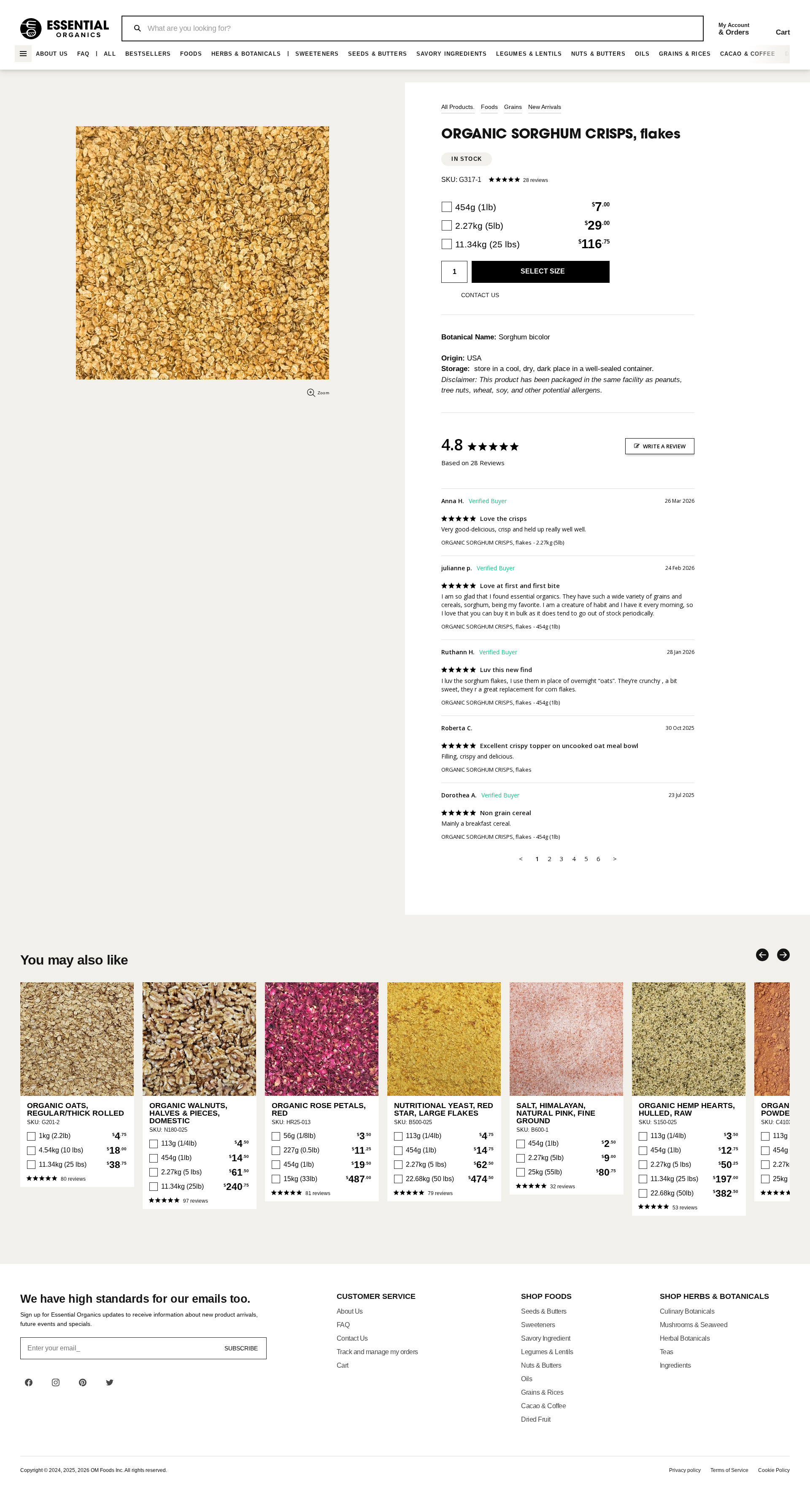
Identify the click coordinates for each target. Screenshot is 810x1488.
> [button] (615, 858)
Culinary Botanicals (687, 1311)
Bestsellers (148, 54)
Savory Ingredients (451, 54)
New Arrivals (544, 106)
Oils (642, 54)
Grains (513, 106)
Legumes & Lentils (529, 54)
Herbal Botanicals (685, 1338)
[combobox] (412, 28)
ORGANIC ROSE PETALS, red (319, 1109)
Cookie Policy (774, 1470)
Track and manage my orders (377, 1351)
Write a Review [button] (664, 446)
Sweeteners (317, 54)
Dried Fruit (536, 1419)
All (110, 54)
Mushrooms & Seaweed (694, 1324)
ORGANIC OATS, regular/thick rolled (75, 1109)
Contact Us (352, 1338)
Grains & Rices (685, 54)
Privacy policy (685, 1470)
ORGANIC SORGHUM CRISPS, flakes (486, 542)
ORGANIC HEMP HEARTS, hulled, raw (687, 1109)
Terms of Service (729, 1470)
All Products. (458, 106)
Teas (666, 1351)
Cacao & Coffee (748, 54)
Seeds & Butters (377, 54)
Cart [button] (342, 1365)
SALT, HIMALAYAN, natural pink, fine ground (555, 1113)
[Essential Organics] (64, 28)
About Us (52, 54)
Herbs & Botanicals (246, 54)
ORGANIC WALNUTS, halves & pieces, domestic (188, 1113)
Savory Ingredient (545, 1338)
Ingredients (675, 1365)
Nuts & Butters (598, 54)
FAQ (83, 54)
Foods (191, 54)
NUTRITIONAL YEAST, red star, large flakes (443, 1109)
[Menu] (23, 53)
